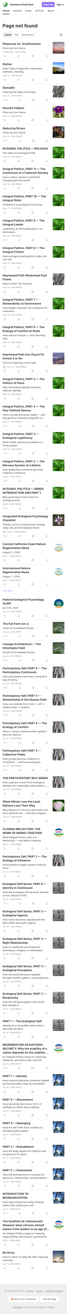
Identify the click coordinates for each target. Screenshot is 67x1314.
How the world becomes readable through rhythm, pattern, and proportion (25, 976)
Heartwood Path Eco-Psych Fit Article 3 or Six (23, 356)
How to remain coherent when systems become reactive (25, 733)
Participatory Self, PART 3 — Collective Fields (22, 752)
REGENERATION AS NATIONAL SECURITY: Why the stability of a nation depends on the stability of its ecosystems (26, 1048)
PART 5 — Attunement (18, 1099)
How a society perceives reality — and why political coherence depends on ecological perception (24, 416)
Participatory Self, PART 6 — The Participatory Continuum (25, 670)
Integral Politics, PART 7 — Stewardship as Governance (22, 301)
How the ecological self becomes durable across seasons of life (25, 893)
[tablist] (19, 35)
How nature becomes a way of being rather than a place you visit (23, 1203)
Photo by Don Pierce (14, 48)
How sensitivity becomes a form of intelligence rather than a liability (22, 1105)
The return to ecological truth (19, 152)
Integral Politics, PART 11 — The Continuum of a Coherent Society (25, 170)
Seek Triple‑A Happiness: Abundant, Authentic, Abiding (22, 70)
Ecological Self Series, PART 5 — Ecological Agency (24, 913)
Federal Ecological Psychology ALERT (23, 601)
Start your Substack (25, 1299)
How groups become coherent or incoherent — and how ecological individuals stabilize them (21, 760)
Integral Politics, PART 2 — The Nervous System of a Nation (24, 463)
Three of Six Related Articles (18, 628)
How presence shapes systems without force (24, 866)
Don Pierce (21, 52)
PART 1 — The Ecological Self (22, 1021)
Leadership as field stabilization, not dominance (23, 230)
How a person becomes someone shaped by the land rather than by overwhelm (26, 1082)
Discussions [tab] (27, 34)
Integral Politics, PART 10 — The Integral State (24, 198)
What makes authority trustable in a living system (23, 443)
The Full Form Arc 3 (16, 623)
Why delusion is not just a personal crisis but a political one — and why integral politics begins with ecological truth (25, 811)
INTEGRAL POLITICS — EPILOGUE (25, 148)
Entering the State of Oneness (19, 92)
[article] (33, 50)
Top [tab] (16, 34)
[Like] (5, 56)
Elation (7, 64)
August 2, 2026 (11, 552)
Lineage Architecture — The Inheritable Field (22, 646)
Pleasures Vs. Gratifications (22, 43)
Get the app (49, 1299)
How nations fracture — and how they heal (24, 337)
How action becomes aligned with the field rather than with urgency (24, 921)
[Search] (61, 35)
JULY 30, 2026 (10, 607)
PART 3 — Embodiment (18, 1146)
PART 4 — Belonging (16, 1123)
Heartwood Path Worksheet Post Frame (25, 277)
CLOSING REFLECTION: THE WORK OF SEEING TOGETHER (22, 831)
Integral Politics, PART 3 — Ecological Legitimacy (21, 435)
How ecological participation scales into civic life (25, 257)
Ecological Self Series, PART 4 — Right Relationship (25, 940)
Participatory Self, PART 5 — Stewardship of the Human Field (25, 697)
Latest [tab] (8, 34)
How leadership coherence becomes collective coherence (23, 471)
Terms (39, 1290)
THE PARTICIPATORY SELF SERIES (25, 778)
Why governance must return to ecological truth (20, 498)
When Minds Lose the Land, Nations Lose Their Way (21, 803)
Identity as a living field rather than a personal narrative (23, 1027)
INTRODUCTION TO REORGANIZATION (15, 1195)
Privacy (30, 1290)
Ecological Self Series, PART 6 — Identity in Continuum (24, 885)
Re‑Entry (9, 1252)
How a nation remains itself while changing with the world (21, 178)
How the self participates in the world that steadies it (23, 1003)
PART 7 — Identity (15, 1076)
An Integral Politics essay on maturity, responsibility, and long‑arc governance (25, 1235)
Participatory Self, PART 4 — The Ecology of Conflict (25, 725)
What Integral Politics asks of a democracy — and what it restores (22, 839)
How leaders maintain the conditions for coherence (25, 309)
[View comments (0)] (19, 56)
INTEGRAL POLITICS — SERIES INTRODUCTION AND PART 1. (23, 490)
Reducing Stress (14, 128)
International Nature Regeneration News (16, 570)
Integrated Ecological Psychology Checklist (25, 518)
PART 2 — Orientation (17, 1170)
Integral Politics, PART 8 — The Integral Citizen (24, 250)
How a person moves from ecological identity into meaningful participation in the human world (25, 784)
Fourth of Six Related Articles (19, 652)
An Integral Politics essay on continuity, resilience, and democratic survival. (25, 1058)
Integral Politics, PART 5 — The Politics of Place (24, 381)
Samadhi (9, 87)
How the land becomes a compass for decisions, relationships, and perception (25, 1176)
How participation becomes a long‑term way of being (25, 678)
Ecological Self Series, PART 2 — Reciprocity (24, 995)
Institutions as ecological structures (22, 204)
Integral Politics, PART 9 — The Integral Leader (24, 222)
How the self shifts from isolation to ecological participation (23, 1129)
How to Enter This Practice (17, 283)
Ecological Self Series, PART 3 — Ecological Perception (24, 968)
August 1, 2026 (11, 576)
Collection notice (54, 1290)
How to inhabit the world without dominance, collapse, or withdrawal (22, 948)
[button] (6, 10)
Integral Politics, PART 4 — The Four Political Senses (24, 408)
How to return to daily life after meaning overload (25, 1258)
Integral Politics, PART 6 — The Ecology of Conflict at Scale (24, 329)
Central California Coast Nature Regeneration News (24, 546)
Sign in (60, 4)
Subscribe (48, 4)
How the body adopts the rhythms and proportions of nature (24, 1152)
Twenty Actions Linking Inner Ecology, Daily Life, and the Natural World (24, 526)
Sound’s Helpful (13, 108)
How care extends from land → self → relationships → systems (24, 705)
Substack (17, 1307)
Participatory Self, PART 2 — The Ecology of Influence (25, 858)
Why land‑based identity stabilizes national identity (22, 389)
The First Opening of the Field (19, 362)
